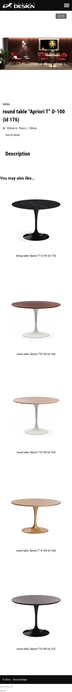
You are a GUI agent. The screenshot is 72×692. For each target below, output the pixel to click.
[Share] (4, 686)
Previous (16, 54)
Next (55, 54)
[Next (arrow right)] (4, 690)
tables (6, 104)
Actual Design (20, 679)
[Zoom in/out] (11, 686)
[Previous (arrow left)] (1, 690)
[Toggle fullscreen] (8, 686)
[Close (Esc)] (1, 686)
